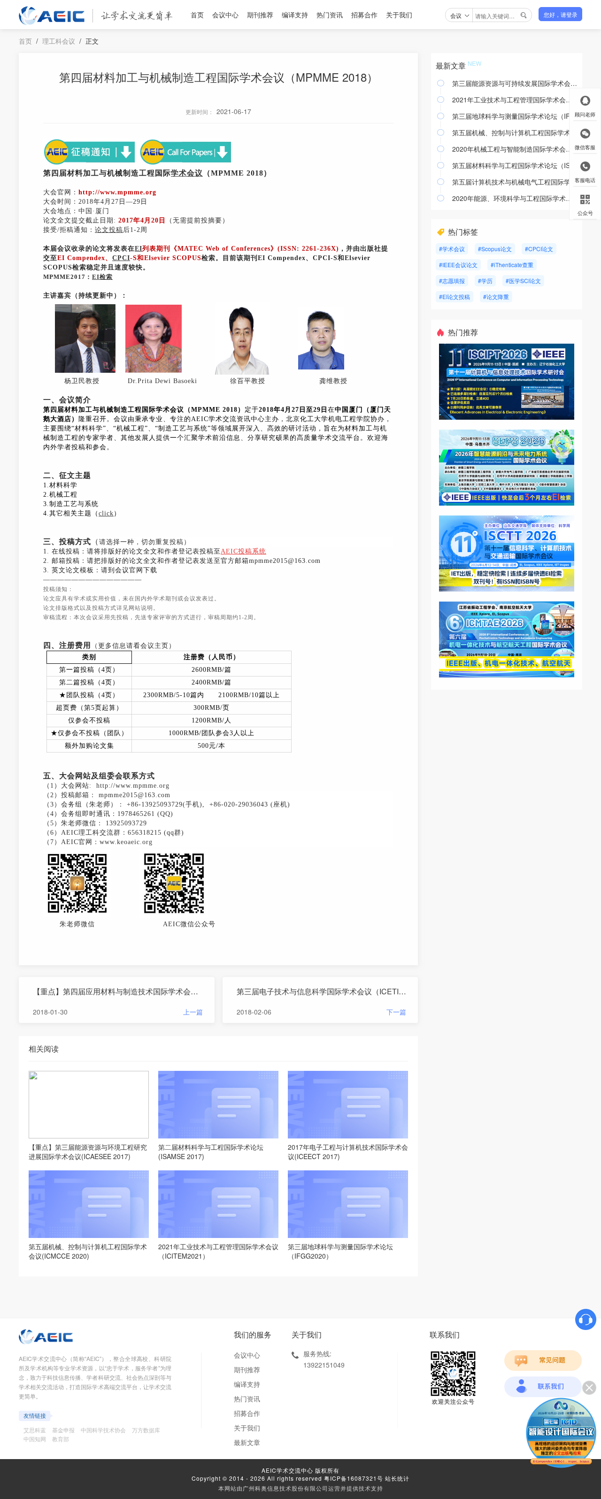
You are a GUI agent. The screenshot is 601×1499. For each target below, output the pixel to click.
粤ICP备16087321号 (353, 1478)
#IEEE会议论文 (458, 265)
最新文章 (247, 1442)
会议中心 (225, 14)
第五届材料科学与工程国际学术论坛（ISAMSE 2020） (515, 165)
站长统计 (397, 1478)
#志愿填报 (452, 280)
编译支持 (295, 14)
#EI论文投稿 (454, 296)
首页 (197, 14)
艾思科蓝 (34, 1430)
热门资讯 (329, 14)
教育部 (60, 1439)
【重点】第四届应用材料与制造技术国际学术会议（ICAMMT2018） (118, 991)
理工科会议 (58, 41)
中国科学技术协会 (103, 1430)
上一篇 (193, 1011)
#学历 (485, 280)
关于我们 (399, 14)
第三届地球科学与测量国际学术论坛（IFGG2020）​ (515, 116)
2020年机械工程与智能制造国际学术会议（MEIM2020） (515, 149)
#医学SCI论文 (523, 280)
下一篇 (396, 1011)
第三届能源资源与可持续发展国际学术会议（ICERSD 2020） (515, 83)
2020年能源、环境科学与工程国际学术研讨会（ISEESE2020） (515, 198)
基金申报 (63, 1430)
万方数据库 (146, 1430)
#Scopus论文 (495, 249)
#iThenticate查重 (512, 265)
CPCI (121, 257)
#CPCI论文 (539, 249)
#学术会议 (452, 249)
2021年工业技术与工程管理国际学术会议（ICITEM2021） (515, 99)
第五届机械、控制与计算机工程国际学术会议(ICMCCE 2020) (515, 132)
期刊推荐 (260, 14)
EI (138, 248)
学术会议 (187, 173)
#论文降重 (496, 296)
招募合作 (364, 14)
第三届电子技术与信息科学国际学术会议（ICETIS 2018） (322, 991)
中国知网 (34, 1439)
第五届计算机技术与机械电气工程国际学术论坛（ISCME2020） (515, 181)
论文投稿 (109, 229)
